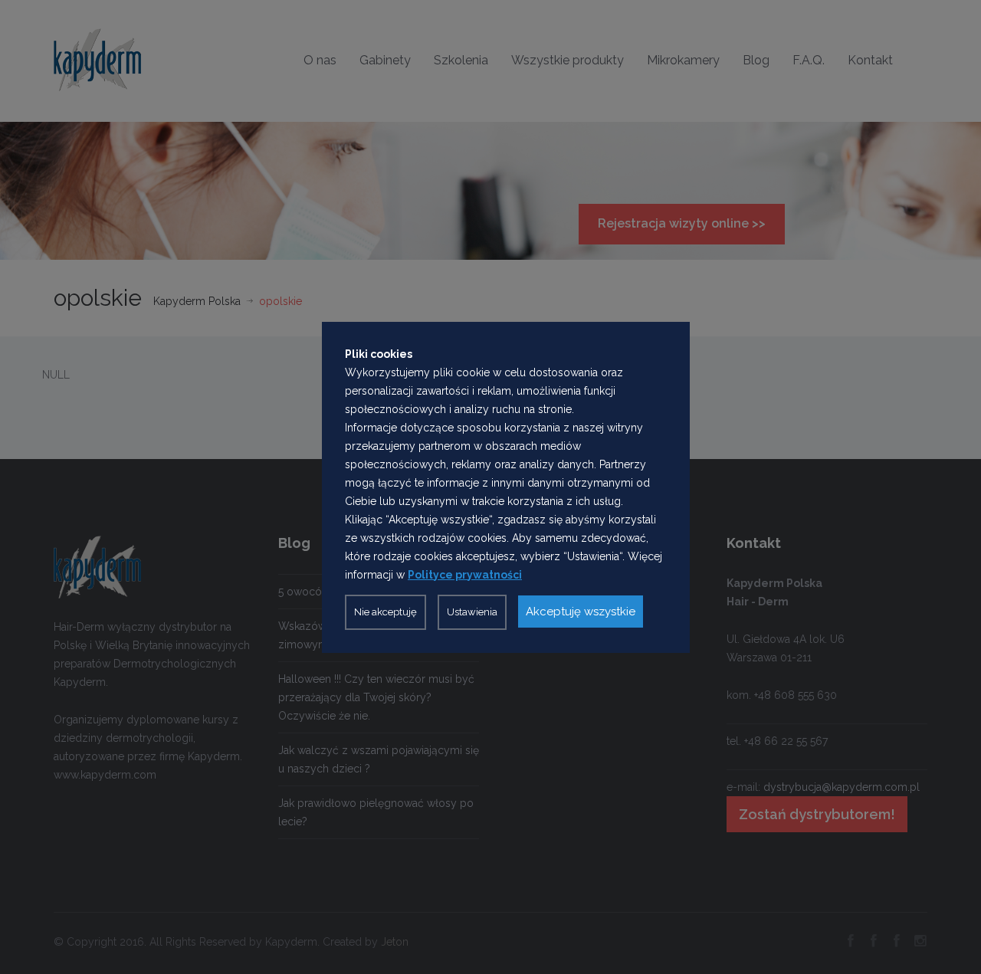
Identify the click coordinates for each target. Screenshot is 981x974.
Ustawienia (472, 612)
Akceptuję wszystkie (580, 611)
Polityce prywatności (465, 575)
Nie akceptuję (385, 612)
